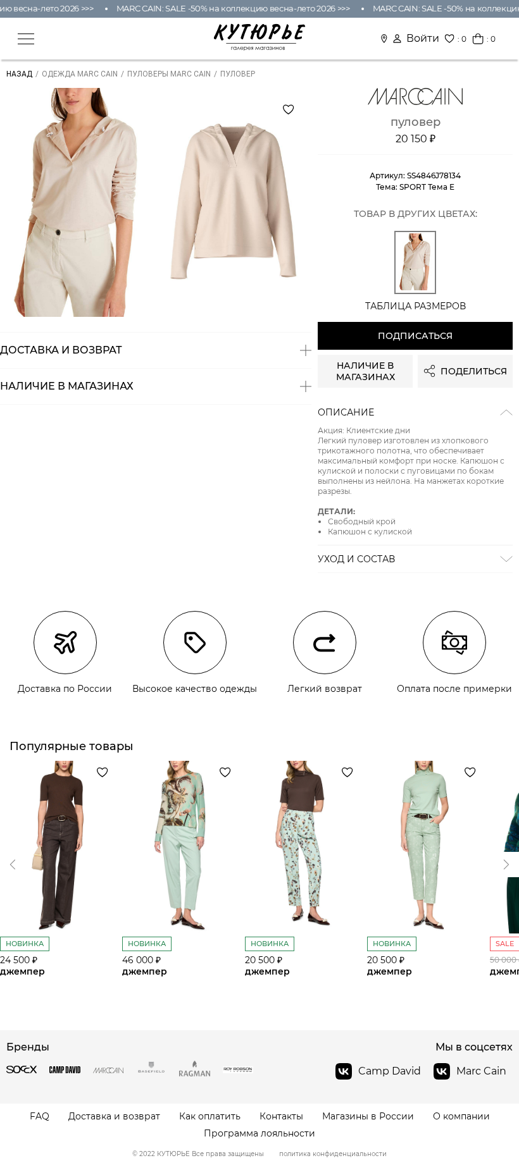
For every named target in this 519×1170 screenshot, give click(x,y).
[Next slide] (12, 864)
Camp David (389, 1071)
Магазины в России (368, 1116)
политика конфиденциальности (333, 1154)
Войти (422, 38)
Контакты (281, 1116)
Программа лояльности (259, 1133)
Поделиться (474, 371)
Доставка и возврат (114, 1116)
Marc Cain (481, 1071)
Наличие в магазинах (365, 371)
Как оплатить (210, 1116)
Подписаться (415, 336)
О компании (461, 1116)
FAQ (39, 1116)
